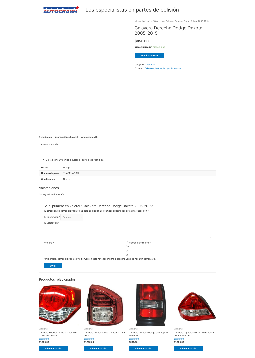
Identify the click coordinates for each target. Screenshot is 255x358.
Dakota (158, 68)
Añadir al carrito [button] (53, 348)
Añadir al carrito (149, 55)
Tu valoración (51, 222)
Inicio (137, 21)
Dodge (166, 68)
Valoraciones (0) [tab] (89, 137)
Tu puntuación (52, 217)
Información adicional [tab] (66, 137)
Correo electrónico (140, 242)
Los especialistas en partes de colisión (132, 10)
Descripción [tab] (45, 137)
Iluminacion (147, 21)
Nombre (49, 242)
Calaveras (159, 21)
